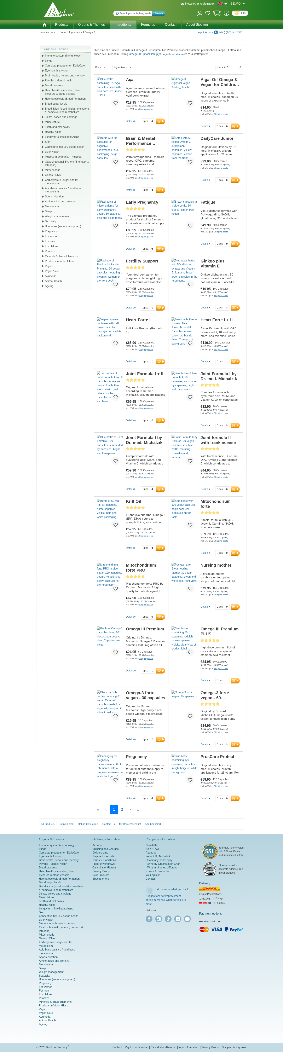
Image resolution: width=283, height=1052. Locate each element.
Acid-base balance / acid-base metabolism (63, 190)
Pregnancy (51, 231)
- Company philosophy (159, 860)
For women (51, 236)
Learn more (227, 865)
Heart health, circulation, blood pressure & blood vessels (63, 92)
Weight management (57, 216)
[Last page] (138, 809)
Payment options (210, 913)
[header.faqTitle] (226, 14)
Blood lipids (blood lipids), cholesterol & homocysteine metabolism (67, 110)
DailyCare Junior (217, 138)
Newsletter (152, 845)
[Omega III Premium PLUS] (184, 643)
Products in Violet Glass (59, 261)
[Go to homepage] (59, 9)
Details (130, 121)
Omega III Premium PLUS (220, 631)
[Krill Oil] (110, 515)
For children (52, 246)
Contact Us (108, 824)
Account (97, 845)
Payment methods (103, 856)
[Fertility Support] (110, 275)
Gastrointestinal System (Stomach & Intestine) (67, 163)
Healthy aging (53, 131)
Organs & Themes (56, 49)
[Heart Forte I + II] (184, 334)
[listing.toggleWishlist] (115, 103)
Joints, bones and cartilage (61, 117)
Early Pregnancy (142, 202)
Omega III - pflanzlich (142, 54)
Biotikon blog (66, 824)
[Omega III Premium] (110, 643)
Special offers (100, 878)
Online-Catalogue (88, 824)
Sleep (48, 211)
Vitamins (50, 251)
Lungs (48, 60)
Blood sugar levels (56, 103)
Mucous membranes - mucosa (63, 156)
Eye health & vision (56, 70)
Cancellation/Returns (163, 1047)
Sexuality (50, 221)
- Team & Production (158, 871)
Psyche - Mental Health (59, 80)
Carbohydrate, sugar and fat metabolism (61, 181)
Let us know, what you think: (172, 889)
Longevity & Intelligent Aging (62, 136)
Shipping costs (146, 109)
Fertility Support (142, 261)
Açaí (130, 79)
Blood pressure (54, 85)
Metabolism (52, 206)
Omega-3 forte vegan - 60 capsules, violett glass (217, 695)
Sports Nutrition (54, 196)
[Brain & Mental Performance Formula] (110, 152)
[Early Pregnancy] (110, 216)
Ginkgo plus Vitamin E (213, 263)
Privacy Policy (101, 871)
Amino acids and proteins (60, 201)
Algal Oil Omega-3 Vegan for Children (219, 82)
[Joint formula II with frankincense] (184, 451)
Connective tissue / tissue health (64, 146)
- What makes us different (161, 867)
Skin (47, 141)
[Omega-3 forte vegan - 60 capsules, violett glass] (184, 706)
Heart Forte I (138, 320)
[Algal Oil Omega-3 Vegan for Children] (184, 93)
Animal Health (53, 281)
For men (50, 241)
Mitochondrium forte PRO (141, 567)
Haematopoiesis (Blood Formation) (65, 98)
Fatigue (208, 202)
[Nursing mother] (184, 579)
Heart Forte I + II (217, 320)
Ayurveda (50, 276)
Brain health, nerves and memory (65, 75)
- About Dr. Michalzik (158, 856)
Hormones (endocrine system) (63, 226)
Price (98, 67)
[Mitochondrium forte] (184, 515)
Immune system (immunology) (63, 55)
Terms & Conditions (104, 860)
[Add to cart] (160, 121)
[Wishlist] (207, 14)
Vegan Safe (52, 271)
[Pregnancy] (110, 770)
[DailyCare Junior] (184, 152)
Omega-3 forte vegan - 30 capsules (145, 695)
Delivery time (100, 852)
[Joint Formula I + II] (110, 387)
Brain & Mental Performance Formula (140, 141)
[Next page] (130, 809)
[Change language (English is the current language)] (222, 4)
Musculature (52, 121)
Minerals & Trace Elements (61, 256)
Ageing (49, 286)
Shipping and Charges (105, 848)
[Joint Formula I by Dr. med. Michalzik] (184, 387)
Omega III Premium (145, 629)
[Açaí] (110, 93)
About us (151, 852)
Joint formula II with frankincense (218, 440)
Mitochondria (52, 170)
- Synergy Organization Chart (163, 863)
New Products (100, 875)
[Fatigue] (184, 216)
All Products (47, 824)
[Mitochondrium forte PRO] (110, 579)
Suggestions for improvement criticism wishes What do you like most (166, 900)
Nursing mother (216, 565)
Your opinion (153, 875)
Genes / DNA (53, 175)
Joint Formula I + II (144, 373)
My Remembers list (130, 824)
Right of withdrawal (103, 863)
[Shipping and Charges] (217, 14)
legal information (189, 1047)
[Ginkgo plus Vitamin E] (184, 275)
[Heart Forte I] (110, 334)
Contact (150, 878)
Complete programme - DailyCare (65, 65)
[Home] (44, 24)
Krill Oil (133, 501)
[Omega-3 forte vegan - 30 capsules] (110, 706)
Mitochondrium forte (216, 504)
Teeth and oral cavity (57, 126)
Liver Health (52, 151)
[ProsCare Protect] (184, 770)
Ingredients (120, 67)
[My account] (199, 13)
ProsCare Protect (217, 756)
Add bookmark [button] (153, 824)
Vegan (48, 266)
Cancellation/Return (104, 867)
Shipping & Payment (234, 1047)
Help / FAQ (152, 848)
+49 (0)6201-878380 (230, 32)
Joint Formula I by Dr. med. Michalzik (219, 376)
